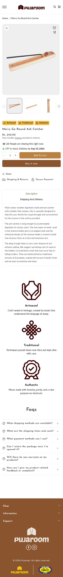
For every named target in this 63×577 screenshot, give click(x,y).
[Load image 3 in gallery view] (48, 105)
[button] (4, 7)
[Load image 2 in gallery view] (31, 105)
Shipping (18, 138)
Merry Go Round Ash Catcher (25, 18)
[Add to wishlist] (54, 28)
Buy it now (31, 163)
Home (5, 18)
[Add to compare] (54, 32)
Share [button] (8, 174)
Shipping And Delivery (31, 199)
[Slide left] (4, 106)
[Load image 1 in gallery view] (14, 105)
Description (31, 193)
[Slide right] (59, 106)
